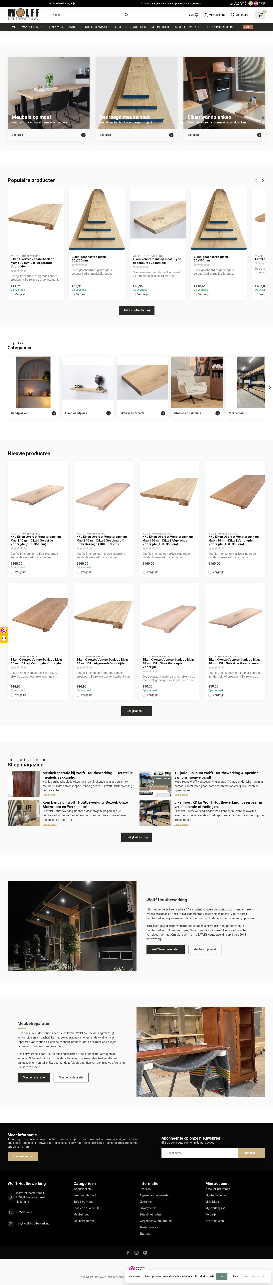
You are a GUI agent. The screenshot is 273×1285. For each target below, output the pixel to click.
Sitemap (144, 1233)
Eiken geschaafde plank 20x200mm (89, 258)
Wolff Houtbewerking (165, 949)
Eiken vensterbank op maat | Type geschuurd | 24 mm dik (157, 260)
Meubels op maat (204, 949)
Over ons (145, 1189)
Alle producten (214, 1220)
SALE (247, 27)
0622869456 (24, 1212)
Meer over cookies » (255, 1276)
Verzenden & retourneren (155, 1220)
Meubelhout (160, 27)
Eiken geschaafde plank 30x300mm (211, 258)
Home (12, 27)
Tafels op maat (96, 27)
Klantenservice (23, 1156)
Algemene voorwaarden (154, 1195)
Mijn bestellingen (216, 1195)
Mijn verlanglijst (215, 1208)
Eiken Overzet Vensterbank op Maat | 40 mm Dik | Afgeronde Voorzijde (32, 262)
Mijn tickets (212, 1201)
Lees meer (50, 794)
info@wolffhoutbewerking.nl (34, 1223)
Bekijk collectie (134, 310)
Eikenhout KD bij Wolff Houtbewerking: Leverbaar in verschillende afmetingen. (218, 804)
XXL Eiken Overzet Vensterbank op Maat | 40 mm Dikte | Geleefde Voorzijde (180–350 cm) (36, 540)
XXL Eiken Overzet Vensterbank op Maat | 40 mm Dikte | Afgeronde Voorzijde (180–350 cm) (167, 540)
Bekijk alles (134, 711)
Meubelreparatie (187, 27)
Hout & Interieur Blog (221, 27)
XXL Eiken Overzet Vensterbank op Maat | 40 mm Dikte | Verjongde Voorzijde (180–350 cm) (233, 540)
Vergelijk (20, 294)
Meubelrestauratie (71, 1077)
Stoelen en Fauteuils (130, 27)
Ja (221, 1276)
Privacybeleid (147, 1208)
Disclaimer (146, 1201)
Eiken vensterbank (63, 27)
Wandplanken (31, 27)
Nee (235, 1276)
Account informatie (217, 1189)
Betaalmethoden (150, 1214)
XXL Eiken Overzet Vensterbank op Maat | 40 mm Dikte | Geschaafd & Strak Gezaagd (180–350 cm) (102, 540)
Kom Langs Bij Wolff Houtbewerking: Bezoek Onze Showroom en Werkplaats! (85, 804)
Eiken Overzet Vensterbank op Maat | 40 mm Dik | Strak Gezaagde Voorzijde (168, 663)
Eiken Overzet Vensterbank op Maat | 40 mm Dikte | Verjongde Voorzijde (37, 661)
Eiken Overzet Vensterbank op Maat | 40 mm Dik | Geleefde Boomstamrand (235, 661)
